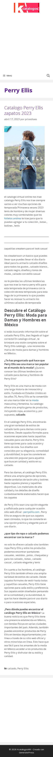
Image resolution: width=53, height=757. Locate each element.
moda (35, 400)
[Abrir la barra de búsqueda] (48, 75)
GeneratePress (26, 752)
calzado (11, 668)
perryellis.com (31, 512)
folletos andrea (12, 218)
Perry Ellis (23, 668)
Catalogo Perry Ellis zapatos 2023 (23, 110)
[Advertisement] (26, 43)
